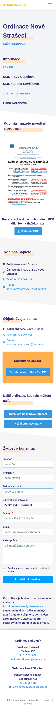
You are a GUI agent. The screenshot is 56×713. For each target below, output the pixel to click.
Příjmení (8, 472)
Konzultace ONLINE (28, 361)
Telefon (8, 513)
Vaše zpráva (10, 540)
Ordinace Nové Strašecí (28, 668)
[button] (49, 5)
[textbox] (25, 505)
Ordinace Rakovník (28, 640)
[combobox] (28, 505)
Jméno (7, 459)
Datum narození (12, 486)
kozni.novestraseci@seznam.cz (23, 606)
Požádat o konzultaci (28, 579)
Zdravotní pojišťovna (15, 500)
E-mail (7, 527)
